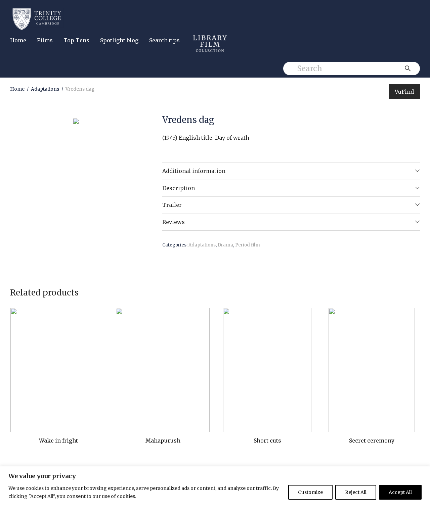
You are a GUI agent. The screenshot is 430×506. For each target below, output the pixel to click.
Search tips (164, 40)
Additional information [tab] (193, 171)
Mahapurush (162, 440)
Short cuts (267, 440)
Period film (247, 245)
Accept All (400, 492)
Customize (310, 492)
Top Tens (76, 40)
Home (18, 40)
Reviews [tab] (173, 222)
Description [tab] (178, 188)
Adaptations (45, 89)
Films (45, 40)
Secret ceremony (371, 440)
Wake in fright (58, 440)
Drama (225, 245)
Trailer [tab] (172, 204)
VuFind (404, 91)
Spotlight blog (119, 40)
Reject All (356, 492)
